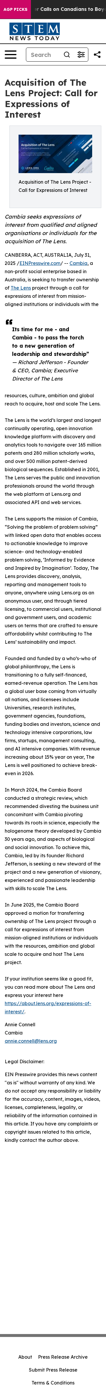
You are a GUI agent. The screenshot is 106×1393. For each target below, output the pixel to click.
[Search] (67, 54)
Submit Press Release (53, 1370)
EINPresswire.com (39, 263)
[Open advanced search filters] (81, 54)
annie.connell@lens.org (31, 1041)
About (25, 1357)
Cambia (78, 263)
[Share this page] (97, 54)
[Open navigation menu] (10, 54)
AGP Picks (15, 9)
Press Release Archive (63, 1357)
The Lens (21, 288)
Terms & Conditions (53, 1383)
